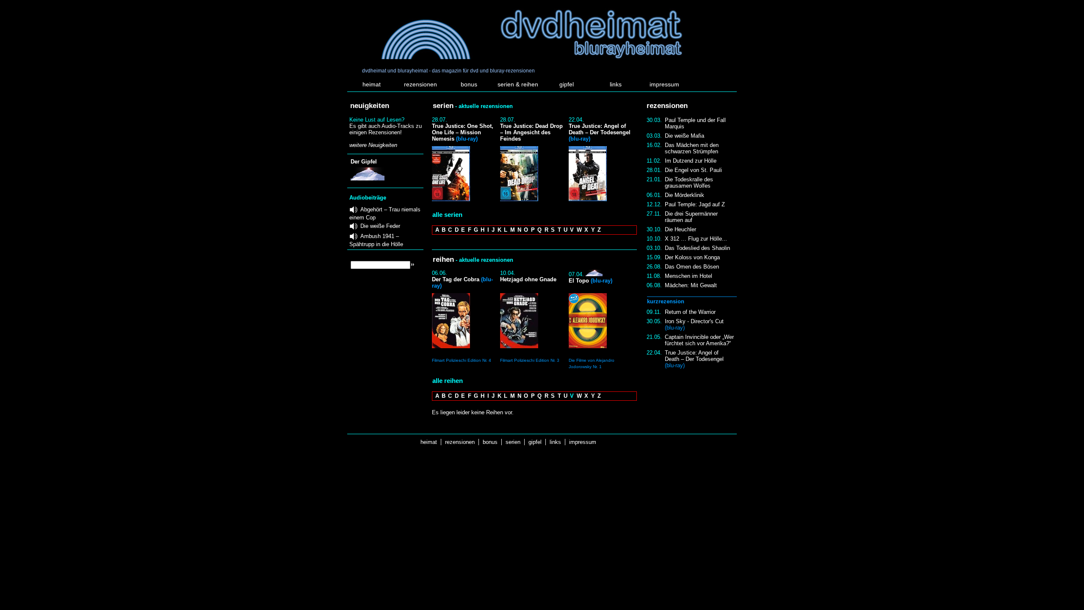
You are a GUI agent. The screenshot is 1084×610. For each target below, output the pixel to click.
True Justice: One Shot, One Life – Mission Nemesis (462, 132)
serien (513, 442)
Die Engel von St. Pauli (693, 170)
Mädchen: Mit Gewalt (691, 285)
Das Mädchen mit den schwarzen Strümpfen (692, 148)
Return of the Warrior (690, 312)
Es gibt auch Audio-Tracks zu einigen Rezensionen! (385, 129)
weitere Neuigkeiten (373, 145)
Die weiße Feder (380, 226)
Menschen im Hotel (688, 276)
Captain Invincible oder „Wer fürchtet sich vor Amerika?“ (699, 340)
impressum (664, 84)
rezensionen (420, 84)
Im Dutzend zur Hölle (690, 161)
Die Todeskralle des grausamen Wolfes (689, 182)
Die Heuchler (680, 229)
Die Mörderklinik (684, 195)
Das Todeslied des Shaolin (697, 248)
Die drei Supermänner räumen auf (691, 217)
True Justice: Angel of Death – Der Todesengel (694, 359)
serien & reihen (518, 84)
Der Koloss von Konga (692, 257)
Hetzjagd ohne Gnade (528, 279)
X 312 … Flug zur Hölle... (696, 239)
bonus (469, 84)
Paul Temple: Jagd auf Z (695, 204)
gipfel (566, 84)
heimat (371, 84)
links (616, 84)
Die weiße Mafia (684, 136)
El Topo (590, 280)
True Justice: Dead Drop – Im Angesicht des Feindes (531, 132)
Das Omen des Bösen (692, 266)
